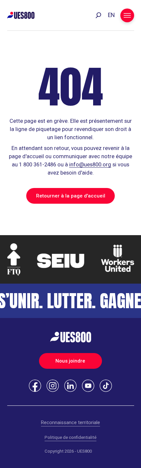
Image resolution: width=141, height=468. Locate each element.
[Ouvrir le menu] (127, 15)
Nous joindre (70, 361)
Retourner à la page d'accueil (70, 196)
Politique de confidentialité (70, 437)
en (111, 15)
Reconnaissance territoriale (70, 422)
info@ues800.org (90, 164)
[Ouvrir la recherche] (98, 15)
